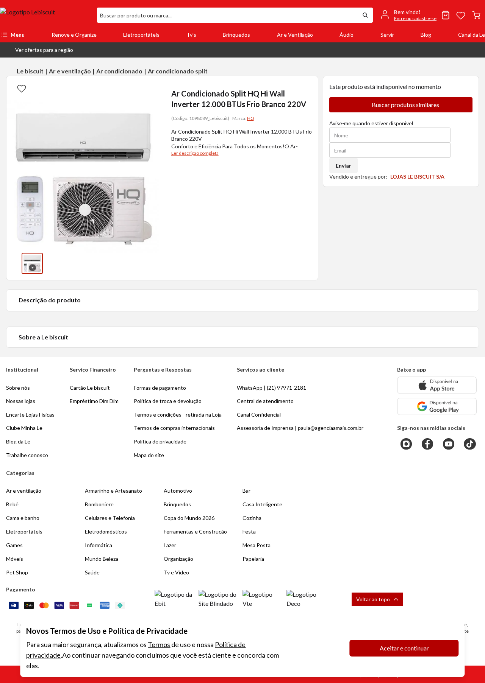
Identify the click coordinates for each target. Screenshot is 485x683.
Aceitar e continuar (404, 648)
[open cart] (476, 15)
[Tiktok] (470, 444)
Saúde (92, 572)
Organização (178, 558)
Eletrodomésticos (106, 531)
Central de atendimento (265, 401)
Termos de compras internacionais (174, 428)
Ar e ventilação (70, 71)
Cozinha (251, 518)
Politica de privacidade (160, 441)
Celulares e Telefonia (110, 518)
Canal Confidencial (259, 414)
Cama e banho (22, 518)
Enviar (343, 165)
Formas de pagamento (160, 387)
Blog (426, 34)
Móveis (14, 558)
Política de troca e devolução (168, 401)
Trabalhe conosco (27, 455)
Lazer (170, 545)
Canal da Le (471, 34)
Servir (387, 34)
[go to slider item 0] (32, 263)
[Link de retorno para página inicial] (45, 15)
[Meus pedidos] (446, 15)
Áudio (347, 34)
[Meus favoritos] (461, 15)
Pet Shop (17, 572)
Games (14, 545)
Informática (98, 545)
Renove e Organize (74, 34)
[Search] (365, 15)
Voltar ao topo (373, 599)
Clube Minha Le (24, 428)
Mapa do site (149, 455)
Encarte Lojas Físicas (30, 414)
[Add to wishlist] (22, 88)
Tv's (191, 34)
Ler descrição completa (195, 153)
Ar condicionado (119, 71)
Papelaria (253, 558)
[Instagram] (406, 444)
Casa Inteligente (262, 504)
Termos (159, 644)
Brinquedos (236, 34)
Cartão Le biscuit (90, 387)
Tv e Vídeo (176, 572)
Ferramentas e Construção (195, 531)
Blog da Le (18, 441)
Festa (249, 531)
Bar (246, 490)
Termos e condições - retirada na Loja (178, 414)
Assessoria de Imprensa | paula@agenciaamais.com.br (300, 428)
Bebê (12, 504)
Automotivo (178, 490)
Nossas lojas (20, 401)
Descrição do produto (50, 299)
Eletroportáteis (141, 34)
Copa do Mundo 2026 (189, 518)
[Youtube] (449, 444)
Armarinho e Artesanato (113, 490)
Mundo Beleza (101, 558)
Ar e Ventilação (295, 34)
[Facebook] (427, 444)
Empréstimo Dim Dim (94, 401)
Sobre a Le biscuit (43, 337)
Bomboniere (99, 504)
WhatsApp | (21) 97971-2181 (271, 387)
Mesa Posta (256, 545)
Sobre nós (18, 387)
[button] (38, 49)
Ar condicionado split (178, 71)
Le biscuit (30, 71)
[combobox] (227, 15)
